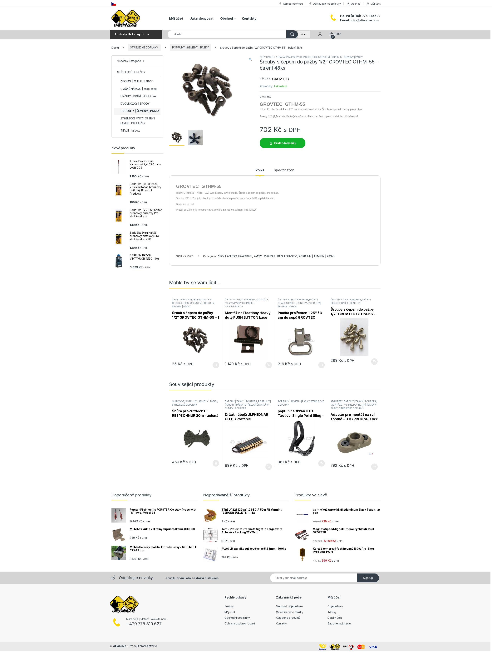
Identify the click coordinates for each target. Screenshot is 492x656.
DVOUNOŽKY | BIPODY (135, 103)
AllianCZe (119, 646)
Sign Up (368, 577)
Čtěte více (216, 365)
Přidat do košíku (285, 143)
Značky (229, 606)
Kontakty (249, 18)
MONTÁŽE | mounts (341, 404)
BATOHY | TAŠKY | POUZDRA (241, 401)
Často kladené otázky (289, 612)
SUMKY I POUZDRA (235, 408)
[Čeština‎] (113, 3)
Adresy (331, 612)
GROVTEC (280, 79)
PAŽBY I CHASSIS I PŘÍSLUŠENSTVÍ (310, 57)
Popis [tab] (259, 170)
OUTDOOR (178, 401)
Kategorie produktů (288, 617)
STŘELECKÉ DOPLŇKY (144, 47)
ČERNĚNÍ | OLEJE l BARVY (137, 81)
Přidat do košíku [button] (268, 365)
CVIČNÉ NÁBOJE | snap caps (139, 88)
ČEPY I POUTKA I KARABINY (275, 57)
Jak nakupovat (202, 18)
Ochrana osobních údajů (239, 623)
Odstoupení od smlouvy (327, 3)
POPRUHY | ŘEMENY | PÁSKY (190, 47)
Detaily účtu (334, 617)
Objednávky (335, 606)
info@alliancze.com (359, 20)
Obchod (355, 3)
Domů (115, 47)
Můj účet (376, 3)
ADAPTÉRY (337, 401)
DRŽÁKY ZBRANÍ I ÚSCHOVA (138, 96)
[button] (250, 59)
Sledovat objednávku (289, 606)
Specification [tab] (284, 170)
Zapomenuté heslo (339, 623)
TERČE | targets (130, 130)
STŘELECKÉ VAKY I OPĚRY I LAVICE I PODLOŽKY (138, 121)
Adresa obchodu (293, 3)
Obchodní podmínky (237, 617)
